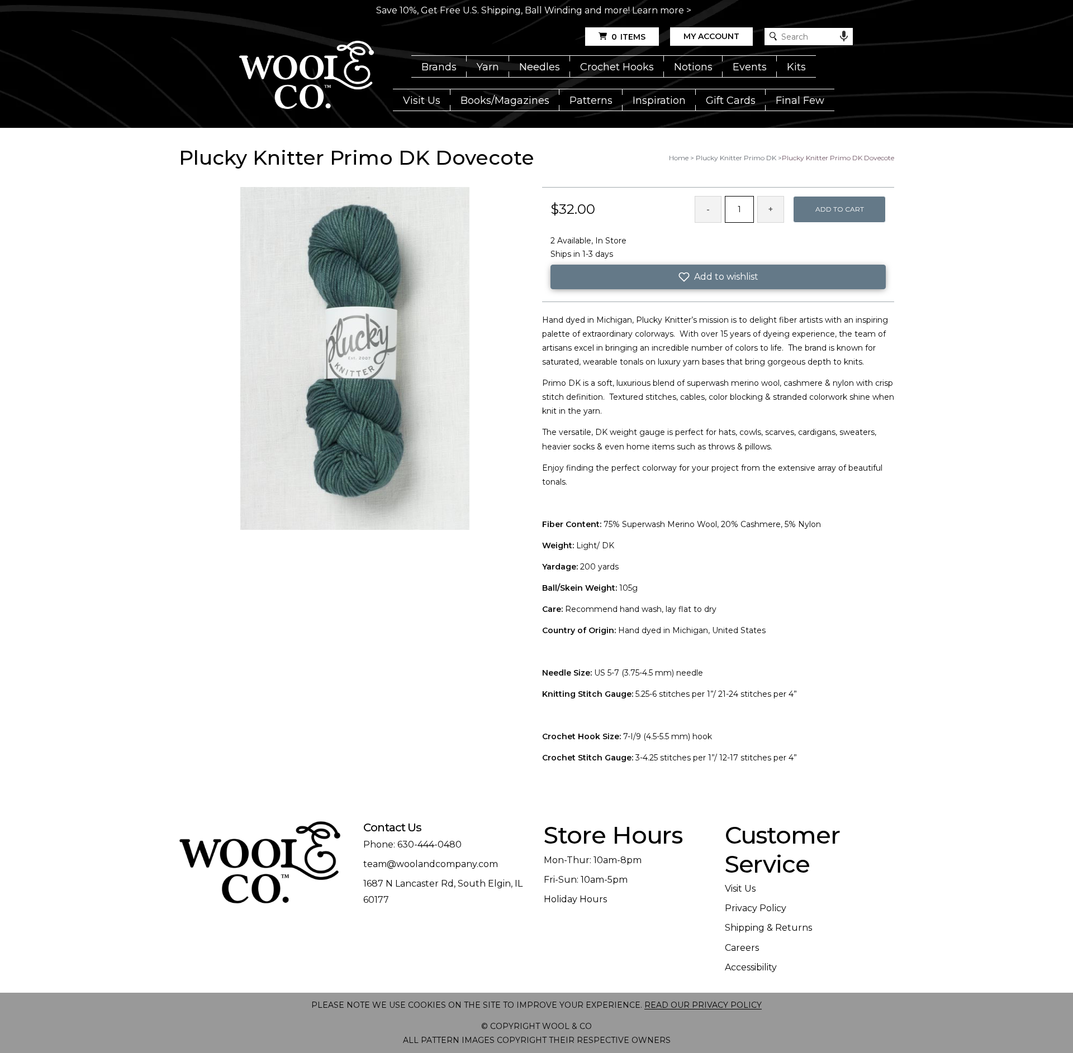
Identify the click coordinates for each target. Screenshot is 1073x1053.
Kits (796, 67)
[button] (718, 277)
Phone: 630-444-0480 (412, 844)
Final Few (800, 100)
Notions (693, 67)
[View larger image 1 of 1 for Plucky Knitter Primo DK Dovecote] (354, 359)
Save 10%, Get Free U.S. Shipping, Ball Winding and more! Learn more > (533, 10)
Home (679, 158)
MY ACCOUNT (711, 36)
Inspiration (659, 100)
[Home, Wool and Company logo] (306, 76)
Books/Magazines (504, 100)
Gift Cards (731, 100)
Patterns (591, 100)
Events (750, 67)
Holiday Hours (575, 899)
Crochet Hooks (617, 67)
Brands (439, 67)
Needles (539, 67)
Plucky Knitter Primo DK (736, 158)
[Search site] (773, 36)
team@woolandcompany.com (430, 864)
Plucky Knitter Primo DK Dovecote (838, 158)
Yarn (488, 67)
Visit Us (421, 100)
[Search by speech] (843, 36)
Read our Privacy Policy (703, 1005)
